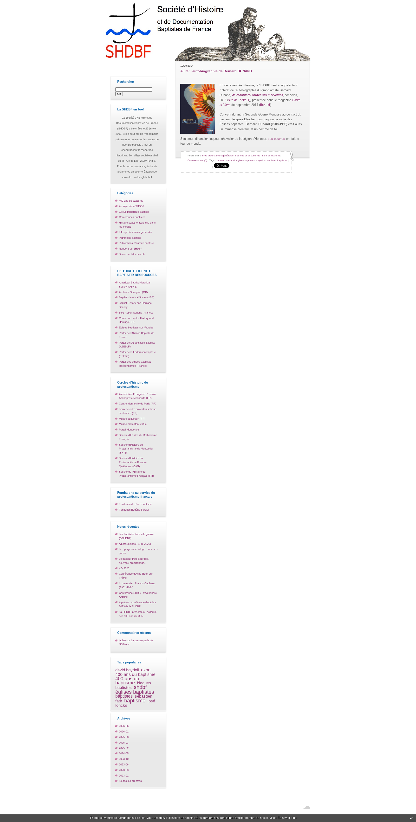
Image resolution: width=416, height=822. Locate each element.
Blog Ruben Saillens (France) (136, 312)
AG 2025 (124, 568)
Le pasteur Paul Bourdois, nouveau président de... (134, 560)
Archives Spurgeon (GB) (133, 292)
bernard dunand (226, 160)
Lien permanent (271, 155)
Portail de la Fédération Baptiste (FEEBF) (137, 354)
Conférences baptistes (132, 217)
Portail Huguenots (129, 429)
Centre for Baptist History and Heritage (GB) (136, 320)
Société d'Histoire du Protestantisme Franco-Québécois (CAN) (133, 462)
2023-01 (124, 775)
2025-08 (124, 737)
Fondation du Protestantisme (135, 504)
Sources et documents (132, 254)
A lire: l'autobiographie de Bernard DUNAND (216, 71)
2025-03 (124, 742)
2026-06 (124, 726)
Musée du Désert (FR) (132, 418)
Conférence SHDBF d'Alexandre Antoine (138, 594)
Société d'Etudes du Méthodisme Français (138, 437)
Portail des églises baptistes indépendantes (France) (135, 363)
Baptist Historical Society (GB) (136, 297)
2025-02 (124, 748)
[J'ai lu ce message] (411, 818)
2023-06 (124, 764)
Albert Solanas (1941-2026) (135, 543)
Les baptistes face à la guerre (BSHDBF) (136, 536)
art (268, 160)
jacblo (122, 640)
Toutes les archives (130, 780)
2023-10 (124, 759)
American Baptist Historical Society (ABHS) (134, 284)
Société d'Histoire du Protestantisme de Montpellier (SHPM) (136, 448)
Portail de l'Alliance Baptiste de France (136, 335)
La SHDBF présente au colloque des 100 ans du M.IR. (137, 613)
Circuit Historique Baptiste (134, 211)
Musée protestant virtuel (133, 424)
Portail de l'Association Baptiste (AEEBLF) (137, 344)
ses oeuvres (276, 139)
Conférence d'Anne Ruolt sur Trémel (136, 575)
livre (273, 160)
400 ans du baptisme (131, 200)
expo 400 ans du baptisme (135, 672)
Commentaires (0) (197, 160)
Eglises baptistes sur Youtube (136, 327)
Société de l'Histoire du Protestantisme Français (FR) (136, 473)
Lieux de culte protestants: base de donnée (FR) (137, 411)
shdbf (140, 687)
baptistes (124, 696)
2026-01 (124, 731)
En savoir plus (287, 818)
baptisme (134, 701)
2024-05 (124, 753)
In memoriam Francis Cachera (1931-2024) (137, 585)
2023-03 (124, 770)
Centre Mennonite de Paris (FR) (137, 403)
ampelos (261, 160)
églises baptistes (134, 692)
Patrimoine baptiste (130, 237)
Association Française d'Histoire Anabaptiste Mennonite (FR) (137, 396)
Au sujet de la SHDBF (131, 206)
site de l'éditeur (238, 100)
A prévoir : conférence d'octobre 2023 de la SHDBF (137, 604)
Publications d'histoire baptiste (136, 243)
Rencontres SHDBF (130, 248)
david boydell (127, 670)
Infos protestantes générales (135, 232)
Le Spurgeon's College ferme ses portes (138, 551)
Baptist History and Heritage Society (135, 305)
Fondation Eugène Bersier (134, 509)
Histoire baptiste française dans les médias (137, 224)
